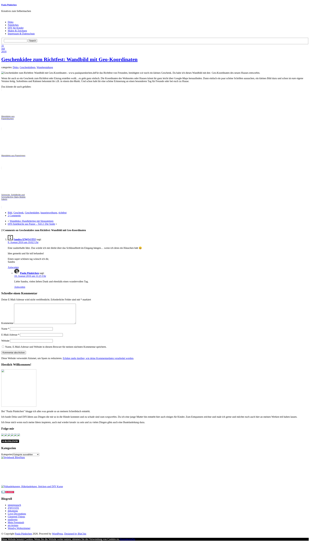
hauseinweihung (49, 212)
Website (5, 340)
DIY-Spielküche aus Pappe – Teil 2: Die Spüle (31, 224)
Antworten (13, 267)
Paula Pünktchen (9, 5)
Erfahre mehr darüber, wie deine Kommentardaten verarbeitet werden (98, 358)
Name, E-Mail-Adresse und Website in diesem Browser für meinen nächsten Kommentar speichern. (56, 346)
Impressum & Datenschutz (21, 33)
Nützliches (13, 25)
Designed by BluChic (75, 533)
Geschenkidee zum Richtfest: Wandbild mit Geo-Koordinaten (69, 59)
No (133, 539)
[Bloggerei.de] (7, 492)
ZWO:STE (13, 508)
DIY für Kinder (16, 27)
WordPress (57, 533)
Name (5, 328)
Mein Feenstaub (16, 522)
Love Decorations (17, 513)
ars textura (13, 525)
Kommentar (7, 323)
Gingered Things (16, 516)
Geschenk (18, 212)
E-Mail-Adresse (10, 334)
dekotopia (13, 510)
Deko (10, 22)
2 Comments (14, 215)
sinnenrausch (14, 505)
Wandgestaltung (45, 67)
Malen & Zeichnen (17, 30)
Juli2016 (3, 50)
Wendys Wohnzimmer (19, 528)
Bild (10, 212)
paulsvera (12, 519)
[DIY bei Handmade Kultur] (32, 486)
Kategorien (7, 454)
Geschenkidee (32, 212)
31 (2, 45)
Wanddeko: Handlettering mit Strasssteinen (31, 221)
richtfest (62, 212)
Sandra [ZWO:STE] (25, 239)
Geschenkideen (27, 67)
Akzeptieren (125, 539)
